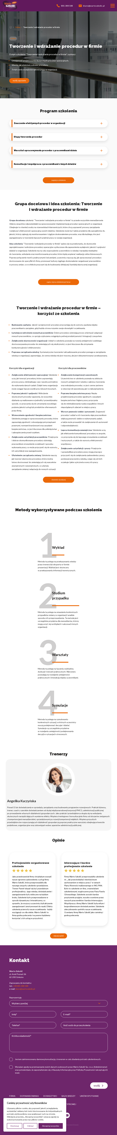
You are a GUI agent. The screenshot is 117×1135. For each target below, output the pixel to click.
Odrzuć (30, 1126)
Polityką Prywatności (85, 1070)
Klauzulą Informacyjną (62, 1070)
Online (17, 27)
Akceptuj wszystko (50, 1126)
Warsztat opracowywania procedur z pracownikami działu (45, 150)
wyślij (97, 1085)
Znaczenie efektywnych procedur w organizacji (39, 123)
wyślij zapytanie (19, 80)
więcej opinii (59, 936)
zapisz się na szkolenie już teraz (58, 282)
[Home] (10, 27)
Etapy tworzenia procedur (28, 137)
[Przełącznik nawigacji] (112, 5)
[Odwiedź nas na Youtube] (67, 1115)
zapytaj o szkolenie (58, 180)
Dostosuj (15, 1126)
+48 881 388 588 (20, 986)
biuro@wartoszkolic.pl (25, 989)
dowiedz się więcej (59, 480)
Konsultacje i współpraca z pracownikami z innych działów (45, 164)
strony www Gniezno (71, 1125)
